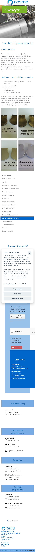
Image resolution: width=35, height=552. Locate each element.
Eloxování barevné (8, 192)
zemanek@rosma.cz (14, 508)
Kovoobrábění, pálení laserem (17, 431)
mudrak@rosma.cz (13, 479)
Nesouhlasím (17, 294)
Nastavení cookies (17, 298)
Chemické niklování (8, 208)
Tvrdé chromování (8, 225)
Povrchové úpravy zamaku (10, 218)
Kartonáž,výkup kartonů (17, 488)
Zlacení (4, 228)
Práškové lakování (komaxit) (10, 215)
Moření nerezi (6, 211)
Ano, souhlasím (17, 289)
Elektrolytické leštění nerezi (10, 189)
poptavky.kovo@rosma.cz (15, 451)
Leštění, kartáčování (8, 179)
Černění (4, 182)
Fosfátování (5, 198)
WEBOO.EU (30, 550)
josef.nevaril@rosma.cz (15, 414)
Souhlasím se (16, 340)
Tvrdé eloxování (7, 221)
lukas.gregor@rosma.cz (15, 471)
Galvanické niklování (8, 202)
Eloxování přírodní (8, 195)
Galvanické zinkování (8, 205)
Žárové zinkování (7, 231)
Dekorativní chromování (9, 185)
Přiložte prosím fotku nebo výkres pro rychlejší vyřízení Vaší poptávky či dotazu (17, 310)
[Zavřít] (29, 253)
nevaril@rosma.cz (13, 499)
